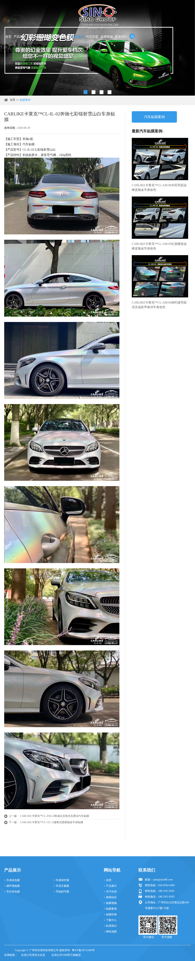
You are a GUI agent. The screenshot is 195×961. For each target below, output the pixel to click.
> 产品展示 (110, 885)
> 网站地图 (110, 931)
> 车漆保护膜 (61, 880)
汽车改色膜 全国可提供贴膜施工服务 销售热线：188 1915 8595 (100, 26)
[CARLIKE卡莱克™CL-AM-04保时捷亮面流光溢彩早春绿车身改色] (160, 276)
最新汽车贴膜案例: (148, 131)
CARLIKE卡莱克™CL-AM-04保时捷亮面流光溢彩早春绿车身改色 (159, 305)
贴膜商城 (107, 36)
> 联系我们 (110, 925)
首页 (8, 36)
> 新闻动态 (110, 897)
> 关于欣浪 (110, 891)
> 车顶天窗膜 (61, 885)
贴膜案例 (78, 36)
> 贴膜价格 (110, 914)
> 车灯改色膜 (12, 891)
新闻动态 (49, 36)
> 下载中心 (110, 920)
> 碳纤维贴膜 (12, 885)
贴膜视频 (63, 36)
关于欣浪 (34, 36)
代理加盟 (92, 36)
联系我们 (121, 36)
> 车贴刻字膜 (61, 891)
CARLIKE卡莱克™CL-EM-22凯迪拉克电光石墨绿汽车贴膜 (54, 816)
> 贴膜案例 (110, 908)
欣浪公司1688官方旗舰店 (66, 955)
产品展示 (20, 36)
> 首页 (107, 880)
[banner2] (109, 92)
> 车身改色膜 (12, 880)
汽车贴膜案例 (154, 117)
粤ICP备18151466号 (83, 950)
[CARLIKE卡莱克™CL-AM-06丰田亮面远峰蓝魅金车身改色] (160, 159)
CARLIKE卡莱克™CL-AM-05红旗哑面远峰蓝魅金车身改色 (159, 246)
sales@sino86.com (163, 879)
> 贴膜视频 (110, 903)
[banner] (85, 92)
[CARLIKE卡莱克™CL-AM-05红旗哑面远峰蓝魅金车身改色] (160, 218)
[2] (93, 92)
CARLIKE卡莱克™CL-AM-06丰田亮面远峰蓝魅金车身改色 (159, 187)
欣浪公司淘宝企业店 (33, 955)
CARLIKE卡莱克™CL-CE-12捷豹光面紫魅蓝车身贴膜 (51, 822)
